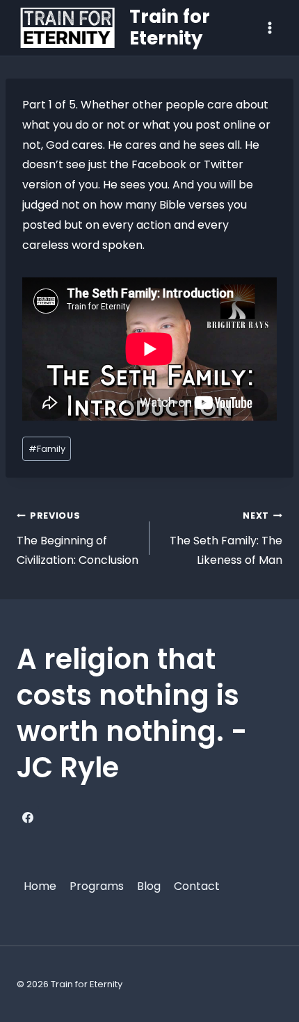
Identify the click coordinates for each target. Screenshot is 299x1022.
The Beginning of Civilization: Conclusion (77, 539)
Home (40, 886)
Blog (149, 886)
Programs (97, 886)
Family (47, 449)
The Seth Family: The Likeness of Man (226, 539)
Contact (197, 886)
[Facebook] (28, 817)
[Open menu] (269, 27)
